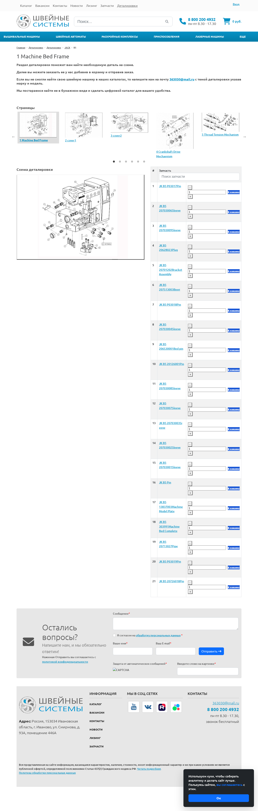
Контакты (96, 721)
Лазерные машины (209, 36)
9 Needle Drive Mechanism (199, 142)
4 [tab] (132, 162)
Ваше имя (120, 643)
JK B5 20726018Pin (171, 581)
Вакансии (96, 712)
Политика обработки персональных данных (47, 772)
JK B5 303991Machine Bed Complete (169, 526)
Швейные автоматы (71, 36)
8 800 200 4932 (201, 19)
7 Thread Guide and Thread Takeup (108, 140)
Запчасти (96, 746)
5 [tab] (138, 162)
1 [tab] (114, 162)
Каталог (95, 704)
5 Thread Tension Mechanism (18, 134)
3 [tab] (126, 162)
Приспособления (166, 36)
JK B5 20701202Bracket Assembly (170, 270)
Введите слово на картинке (196, 663)
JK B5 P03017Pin (170, 186)
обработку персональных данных (158, 635)
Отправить (209, 651)
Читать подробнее (149, 768)
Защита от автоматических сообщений (140, 663)
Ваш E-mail (163, 643)
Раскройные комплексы (120, 36)
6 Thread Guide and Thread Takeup (63, 137)
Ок (218, 798)
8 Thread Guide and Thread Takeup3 (154, 138)
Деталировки (36, 47)
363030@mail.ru (225, 703)
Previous (13, 136)
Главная (21, 47)
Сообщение (121, 613)
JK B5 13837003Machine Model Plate (171, 507)
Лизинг (95, 738)
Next (244, 136)
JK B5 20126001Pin (171, 364)
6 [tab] (144, 162)
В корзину (234, 192)
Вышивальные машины (22, 36)
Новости (96, 729)
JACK (67, 47)
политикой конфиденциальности (65, 661)
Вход (236, 4)
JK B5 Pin (165, 482)
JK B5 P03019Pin (170, 561)
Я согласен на (150, 635)
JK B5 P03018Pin (170, 304)
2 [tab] (120, 162)
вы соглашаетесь (229, 784)
